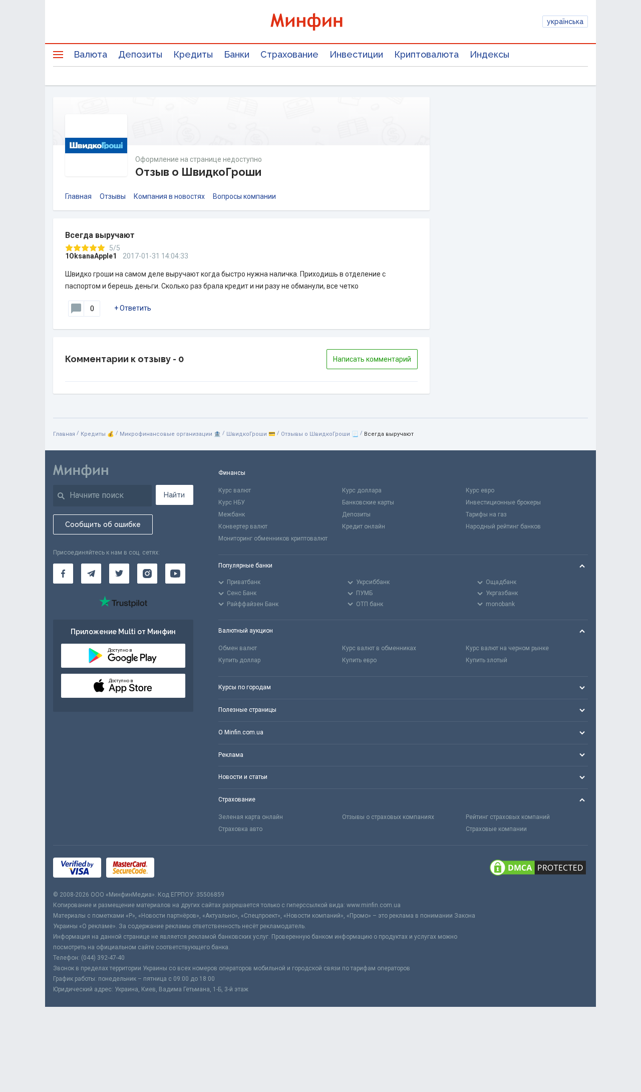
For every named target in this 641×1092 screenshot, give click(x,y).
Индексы (489, 54)
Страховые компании (496, 829)
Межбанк (231, 514)
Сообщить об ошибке (103, 524)
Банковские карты (368, 502)
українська (565, 22)
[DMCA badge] (538, 868)
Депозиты (140, 54)
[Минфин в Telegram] (91, 574)
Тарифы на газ (486, 514)
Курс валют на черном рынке (507, 648)
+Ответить (132, 308)
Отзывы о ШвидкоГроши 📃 (320, 434)
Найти (174, 495)
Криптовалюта (426, 54)
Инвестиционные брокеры (503, 502)
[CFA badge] (181, 867)
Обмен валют (237, 648)
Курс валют (234, 490)
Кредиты (193, 54)
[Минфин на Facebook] (63, 574)
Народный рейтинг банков (503, 526)
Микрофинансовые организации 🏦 (170, 434)
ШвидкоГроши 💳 (250, 434)
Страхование (289, 54)
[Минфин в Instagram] (147, 574)
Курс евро (480, 490)
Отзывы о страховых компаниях (388, 817)
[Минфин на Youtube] (175, 574)
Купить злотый (486, 660)
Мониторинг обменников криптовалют (273, 538)
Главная (78, 196)
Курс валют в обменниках (379, 648)
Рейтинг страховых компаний (508, 817)
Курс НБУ (231, 502)
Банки (236, 54)
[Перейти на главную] (320, 22)
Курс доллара (362, 490)
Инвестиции (356, 54)
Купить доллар (239, 660)
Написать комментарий (372, 359)
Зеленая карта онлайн (250, 817)
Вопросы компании (244, 196)
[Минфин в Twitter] (119, 574)
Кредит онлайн (363, 526)
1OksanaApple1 (91, 256)
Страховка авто (240, 829)
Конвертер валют (242, 526)
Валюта (90, 54)
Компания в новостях (169, 196)
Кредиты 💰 (97, 434)
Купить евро (359, 660)
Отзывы (113, 196)
